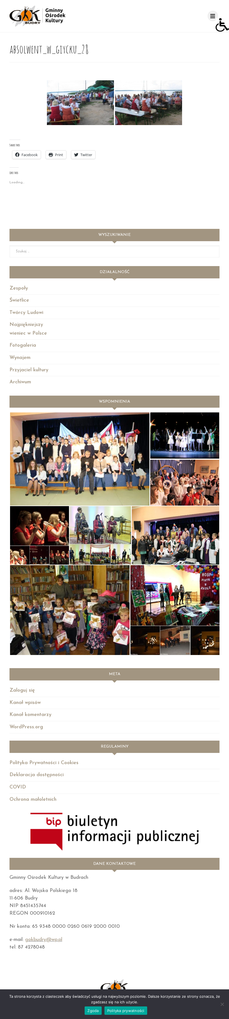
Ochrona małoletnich (32, 799)
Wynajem (19, 357)
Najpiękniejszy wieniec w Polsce (28, 329)
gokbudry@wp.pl (43, 939)
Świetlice (19, 300)
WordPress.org (26, 727)
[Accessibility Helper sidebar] (222, 25)
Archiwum (20, 382)
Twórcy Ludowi (26, 312)
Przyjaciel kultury (28, 370)
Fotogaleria (22, 345)
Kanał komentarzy (30, 714)
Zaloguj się (22, 690)
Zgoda (93, 1010)
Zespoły (18, 288)
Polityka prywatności (125, 1010)
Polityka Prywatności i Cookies (43, 763)
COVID (17, 787)
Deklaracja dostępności (36, 775)
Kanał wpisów (25, 702)
